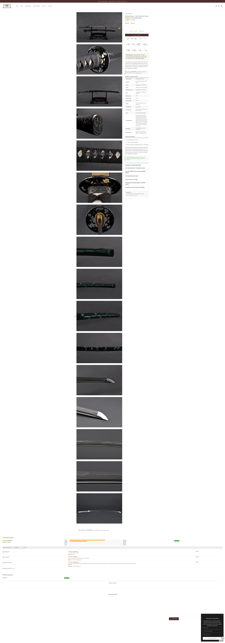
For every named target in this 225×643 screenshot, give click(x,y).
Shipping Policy (7, 630)
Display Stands (62, 613)
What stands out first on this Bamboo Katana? (135, 168)
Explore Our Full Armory (87, 529)
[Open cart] (221, 6)
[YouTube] (180, 622)
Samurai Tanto (117, 615)
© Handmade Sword (9, 639)
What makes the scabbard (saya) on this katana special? (135, 183)
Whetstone (61, 617)
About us (6, 615)
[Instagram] (175, 622)
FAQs (5, 611)
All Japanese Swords (118, 611)
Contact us (6, 617)
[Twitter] (129, 198)
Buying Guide (6, 613)
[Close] (222, 615)
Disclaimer (6, 624)
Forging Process (7, 620)
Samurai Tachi (117, 620)
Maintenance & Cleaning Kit (64, 611)
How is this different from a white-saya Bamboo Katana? (135, 172)
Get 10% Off (212, 638)
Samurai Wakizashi (118, 613)
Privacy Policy (6, 626)
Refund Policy (7, 632)
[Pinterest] (131, 198)
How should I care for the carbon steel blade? (135, 187)
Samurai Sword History (9, 622)
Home (79, 529)
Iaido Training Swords (118, 624)
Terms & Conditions (8, 628)
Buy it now (136, 35)
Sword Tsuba (61, 615)
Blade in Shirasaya (118, 622)
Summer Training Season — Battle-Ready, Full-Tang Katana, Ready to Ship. (112, 1)
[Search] (218, 6)
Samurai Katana (117, 617)
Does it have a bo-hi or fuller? (131, 179)
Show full (70, 564)
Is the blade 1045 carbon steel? (131, 176)
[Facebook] (169, 622)
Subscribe (174, 618)
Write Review (177, 540)
